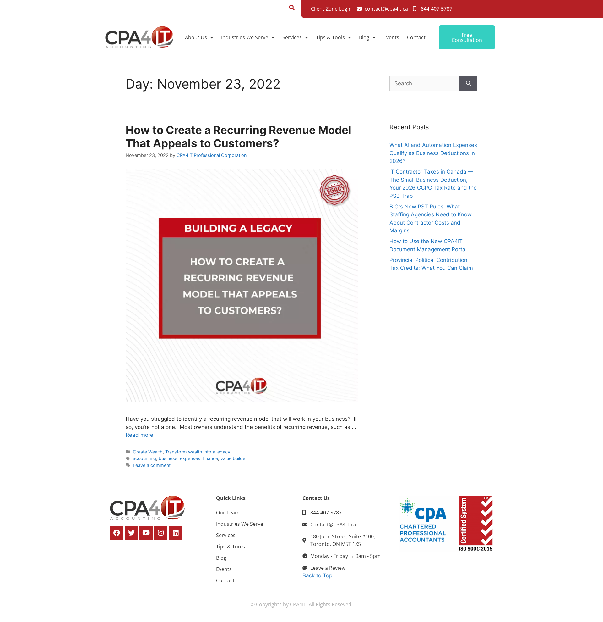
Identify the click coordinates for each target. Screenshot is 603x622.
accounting (144, 458)
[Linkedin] (175, 533)
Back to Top (317, 575)
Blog (364, 37)
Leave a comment (152, 465)
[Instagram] (160, 533)
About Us (196, 37)
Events (391, 37)
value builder (233, 458)
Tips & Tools (330, 37)
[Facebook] (116, 533)
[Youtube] (146, 533)
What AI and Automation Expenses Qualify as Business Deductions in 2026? (433, 153)
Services (292, 37)
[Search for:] (424, 83)
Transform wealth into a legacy (197, 451)
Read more (139, 435)
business (168, 458)
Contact (416, 37)
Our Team (228, 512)
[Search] (468, 83)
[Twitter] (131, 533)
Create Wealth (148, 451)
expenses (190, 458)
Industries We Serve (244, 37)
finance (210, 458)
